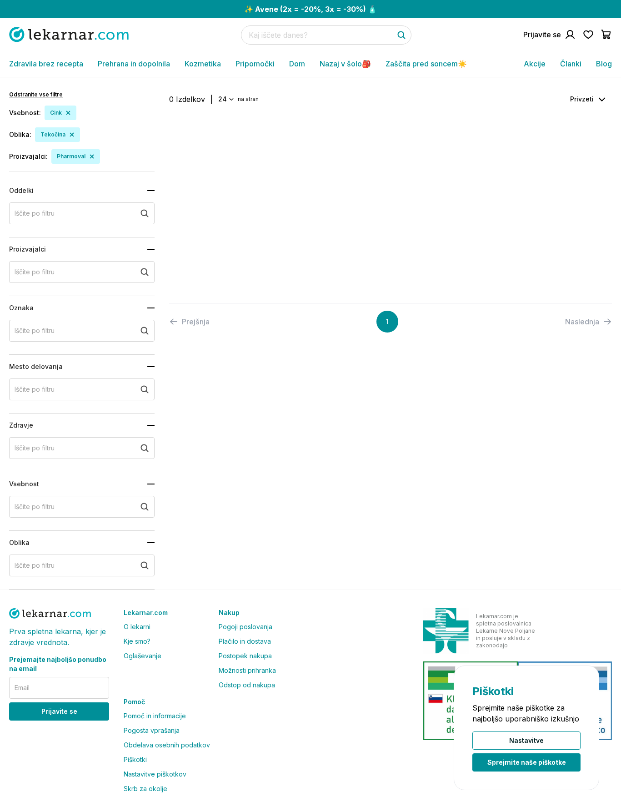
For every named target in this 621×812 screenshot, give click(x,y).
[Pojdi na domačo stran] (69, 34)
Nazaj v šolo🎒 (345, 63)
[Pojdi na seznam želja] (588, 34)
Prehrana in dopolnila (134, 63)
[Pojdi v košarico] (606, 34)
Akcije (535, 63)
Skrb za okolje (145, 788)
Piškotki (135, 759)
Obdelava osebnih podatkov (167, 745)
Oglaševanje (142, 656)
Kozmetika (203, 63)
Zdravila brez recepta (46, 63)
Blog (604, 63)
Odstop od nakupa (247, 685)
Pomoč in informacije (155, 716)
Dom (297, 63)
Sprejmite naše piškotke (526, 762)
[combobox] (225, 99)
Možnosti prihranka (247, 670)
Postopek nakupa (245, 656)
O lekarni (137, 626)
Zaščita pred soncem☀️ (426, 63)
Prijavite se (59, 711)
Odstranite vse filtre (36, 94)
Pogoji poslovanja (245, 626)
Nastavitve (526, 740)
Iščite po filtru (35, 213)
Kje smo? (137, 641)
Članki (570, 63)
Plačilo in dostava (245, 641)
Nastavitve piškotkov (155, 774)
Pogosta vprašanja (152, 730)
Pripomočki (255, 63)
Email (22, 687)
